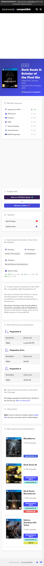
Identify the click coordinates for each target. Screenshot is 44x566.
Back (26, 65)
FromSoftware (30, 254)
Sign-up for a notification (26, 2)
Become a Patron (20, 206)
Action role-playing (12, 254)
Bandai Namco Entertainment (16, 264)
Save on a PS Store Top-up (20, 197)
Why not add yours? (23, 401)
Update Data (11, 227)
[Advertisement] (22, 36)
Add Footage (11, 221)
